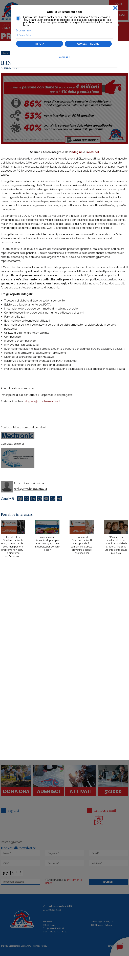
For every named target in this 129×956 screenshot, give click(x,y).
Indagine (77, 152)
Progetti (7, 25)
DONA (118, 4)
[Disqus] (64, 619)
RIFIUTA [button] (39, 43)
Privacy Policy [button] (25, 35)
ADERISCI (119, 14)
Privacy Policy (40, 946)
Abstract (93, 152)
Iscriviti (108, 881)
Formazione (9, 28)
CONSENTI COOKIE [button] (88, 43)
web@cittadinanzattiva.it (30, 489)
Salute (6, 53)
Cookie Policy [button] (25, 31)
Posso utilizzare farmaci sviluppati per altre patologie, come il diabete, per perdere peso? (47, 543)
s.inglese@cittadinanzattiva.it (42, 401)
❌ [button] (115, 8)
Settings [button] (64, 57)
